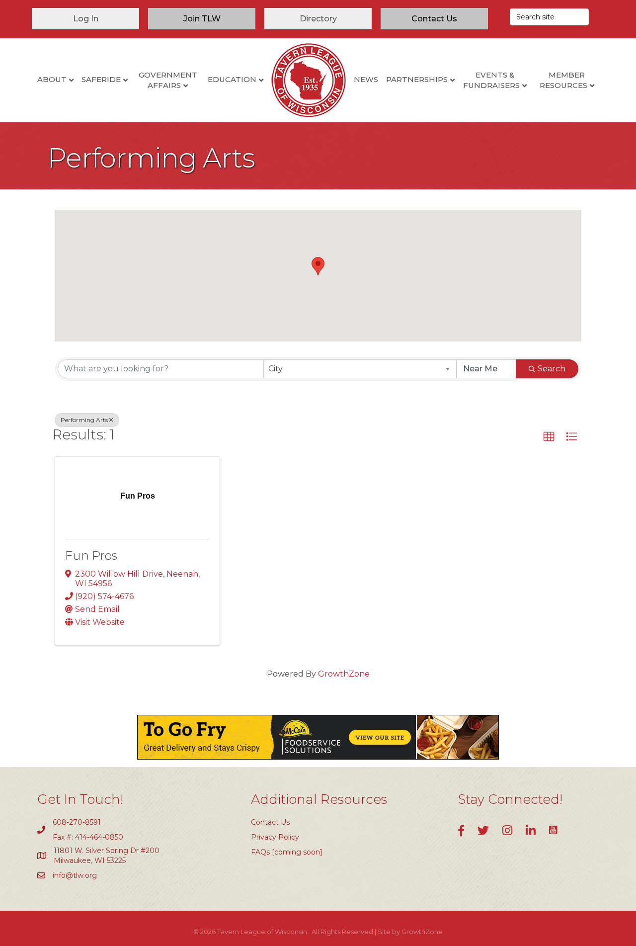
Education (232, 79)
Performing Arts (84, 420)
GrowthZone (344, 674)
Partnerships (417, 79)
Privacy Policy (275, 837)
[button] (318, 266)
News (366, 79)
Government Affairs (168, 80)
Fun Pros (91, 555)
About (52, 79)
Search (551, 368)
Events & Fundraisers (491, 80)
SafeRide (101, 79)
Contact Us (270, 822)
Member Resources (563, 80)
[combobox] (360, 368)
